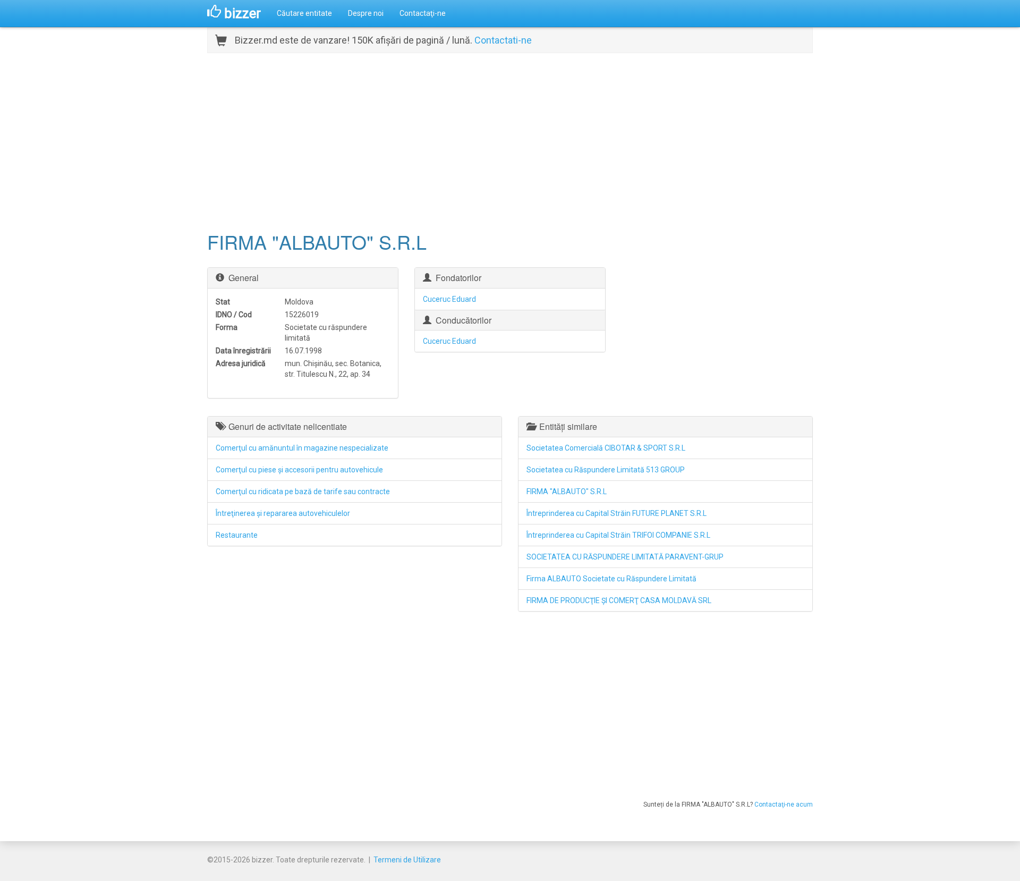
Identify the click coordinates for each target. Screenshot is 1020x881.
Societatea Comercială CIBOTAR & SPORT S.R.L (605, 448)
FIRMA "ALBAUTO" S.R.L (566, 491)
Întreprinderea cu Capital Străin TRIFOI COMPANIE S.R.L (618, 535)
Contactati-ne (503, 40)
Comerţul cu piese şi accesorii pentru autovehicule (299, 469)
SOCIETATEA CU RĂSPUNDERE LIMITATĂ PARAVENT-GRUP (625, 557)
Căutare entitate (304, 13)
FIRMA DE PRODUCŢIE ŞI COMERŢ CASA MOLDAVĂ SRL (618, 600)
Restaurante (237, 535)
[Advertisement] (510, 140)
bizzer (241, 13)
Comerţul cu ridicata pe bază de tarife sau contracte (303, 491)
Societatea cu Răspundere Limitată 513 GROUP (605, 469)
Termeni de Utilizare (407, 859)
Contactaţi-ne (423, 13)
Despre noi (366, 13)
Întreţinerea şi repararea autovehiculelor (283, 513)
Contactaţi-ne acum (783, 804)
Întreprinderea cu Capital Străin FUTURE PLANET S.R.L (616, 513)
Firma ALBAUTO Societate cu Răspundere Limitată (611, 578)
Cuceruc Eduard (449, 299)
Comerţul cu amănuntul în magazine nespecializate (302, 448)
